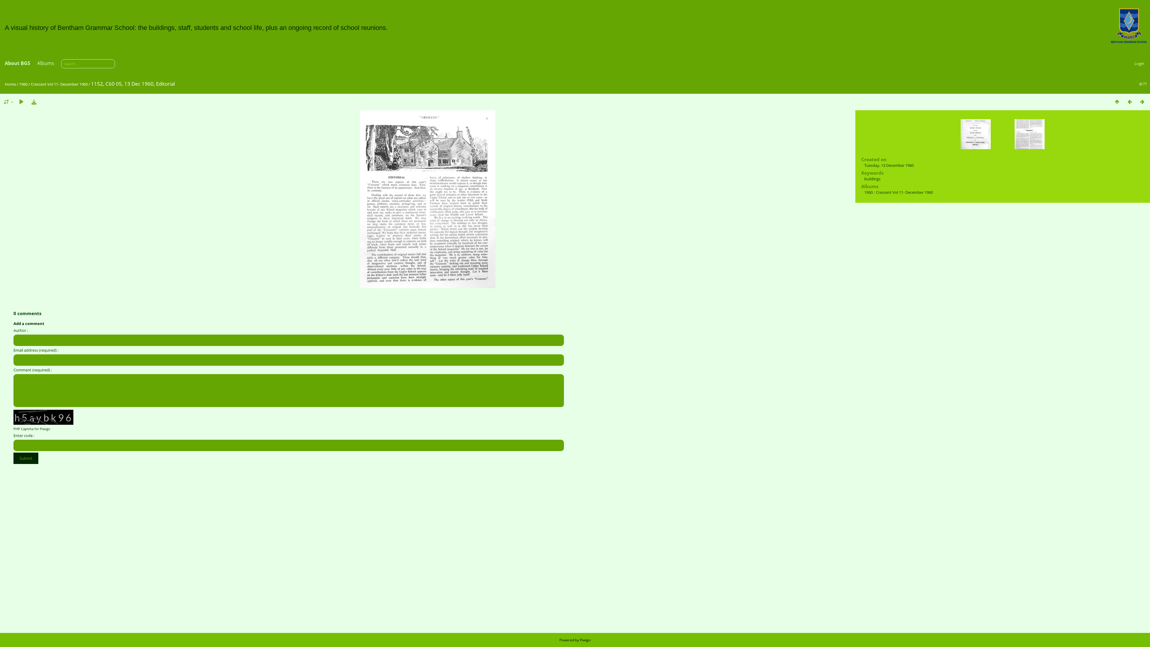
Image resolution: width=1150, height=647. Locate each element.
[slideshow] (21, 101)
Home (10, 84)
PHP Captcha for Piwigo (31, 429)
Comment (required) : (32, 370)
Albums (45, 63)
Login (1139, 63)
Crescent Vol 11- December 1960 (59, 84)
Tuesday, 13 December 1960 (889, 165)
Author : (20, 330)
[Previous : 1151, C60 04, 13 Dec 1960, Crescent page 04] (1129, 101)
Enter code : (23, 435)
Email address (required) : (35, 350)
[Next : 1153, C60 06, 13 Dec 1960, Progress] (1142, 101)
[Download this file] (34, 101)
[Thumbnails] (1117, 101)
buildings (872, 179)
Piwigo (585, 640)
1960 (23, 84)
